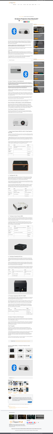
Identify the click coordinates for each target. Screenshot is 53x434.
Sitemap (37, 430)
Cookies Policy (21, 430)
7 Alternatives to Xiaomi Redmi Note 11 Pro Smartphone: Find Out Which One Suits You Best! (38, 69)
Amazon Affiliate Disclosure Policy (36, 428)
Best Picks (14, 4)
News (27, 4)
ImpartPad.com (16, 433)
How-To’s (24, 4)
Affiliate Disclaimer (32, 20)
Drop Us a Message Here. (33, 423)
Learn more (31, 404)
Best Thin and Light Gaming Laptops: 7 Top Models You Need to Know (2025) (38, 35)
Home (20, 16)
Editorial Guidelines (23, 428)
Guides (19, 4)
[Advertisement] (26, 10)
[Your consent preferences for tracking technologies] (52, 220)
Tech (21, 4)
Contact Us (18, 428)
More (35, 4)
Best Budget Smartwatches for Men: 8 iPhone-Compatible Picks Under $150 (38, 28)
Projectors (14, 406)
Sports (30, 4)
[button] (38, 5)
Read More (36, 31)
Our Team (15, 428)
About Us (13, 428)
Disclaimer (31, 430)
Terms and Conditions (26, 430)
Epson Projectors (11, 406)
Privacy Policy (17, 430)
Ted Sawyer (21, 20)
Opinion (33, 4)
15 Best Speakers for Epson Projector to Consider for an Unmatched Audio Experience (18, 407)
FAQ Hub (34, 430)
